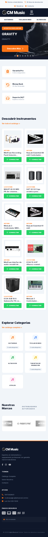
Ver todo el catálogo (10, 123)
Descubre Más (14, 48)
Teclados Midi (25, 19)
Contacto (30, 6)
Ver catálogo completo (11, 327)
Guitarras (8, 19)
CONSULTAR (14, 159)
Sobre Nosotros (7, 479)
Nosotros (20, 6)
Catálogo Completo (9, 476)
